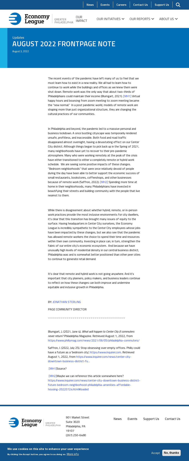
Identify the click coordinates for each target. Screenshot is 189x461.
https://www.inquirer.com (105, 352)
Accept (155, 453)
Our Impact (81, 18)
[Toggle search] (178, 5)
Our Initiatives (109, 18)
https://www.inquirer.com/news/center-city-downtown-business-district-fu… (89, 358)
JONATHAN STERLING (67, 302)
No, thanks (171, 452)
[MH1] (127, 96)
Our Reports (140, 18)
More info (73, 454)
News (118, 418)
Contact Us (172, 418)
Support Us (151, 418)
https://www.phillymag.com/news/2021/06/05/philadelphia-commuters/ (94, 340)
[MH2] (104, 182)
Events (132, 418)
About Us (166, 18)
